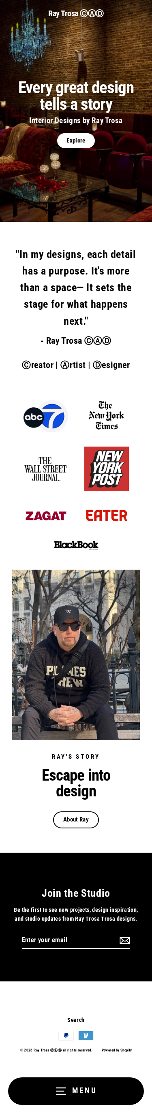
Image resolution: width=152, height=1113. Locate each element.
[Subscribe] (123, 940)
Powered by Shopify (117, 1050)
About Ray (76, 819)
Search (75, 1020)
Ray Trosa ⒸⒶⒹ (76, 13)
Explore (76, 140)
